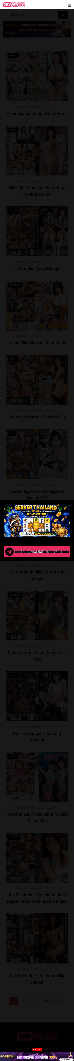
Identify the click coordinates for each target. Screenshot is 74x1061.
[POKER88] (37, 1056)
